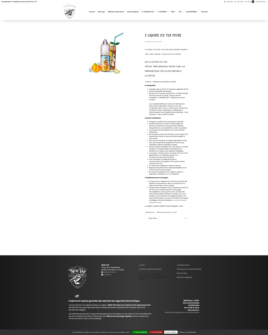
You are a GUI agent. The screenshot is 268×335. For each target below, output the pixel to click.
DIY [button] (180, 12)
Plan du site (182, 273)
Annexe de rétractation (151, 269)
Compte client (183, 265)
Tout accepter (140, 332)
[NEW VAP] (69, 11)
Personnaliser (171, 332)
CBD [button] (173, 12)
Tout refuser (156, 332)
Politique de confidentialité (189, 269)
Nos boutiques (133, 12)
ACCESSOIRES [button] (191, 12)
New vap (101, 12)
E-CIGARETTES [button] (148, 12)
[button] (260, 1)
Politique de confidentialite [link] (187, 332)
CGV (142, 265)
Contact (204, 12)
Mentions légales (184, 277)
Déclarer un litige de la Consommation (182, 312)
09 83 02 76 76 (32, 2)
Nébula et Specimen (116, 12)
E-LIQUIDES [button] (162, 12)
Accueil (92, 12)
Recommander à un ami (167, 212)
